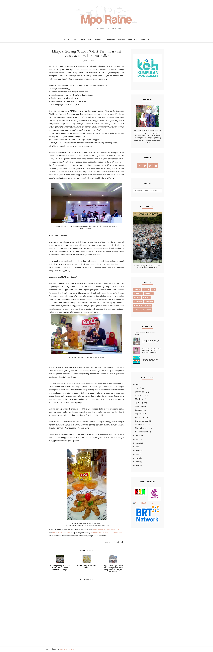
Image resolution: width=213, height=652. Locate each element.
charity (137, 289)
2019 (137, 439)
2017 (137, 388)
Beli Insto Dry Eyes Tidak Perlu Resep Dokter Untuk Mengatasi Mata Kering (151, 350)
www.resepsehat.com (61, 533)
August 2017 (140, 417)
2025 (138, 462)
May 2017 (139, 406)
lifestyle (146, 297)
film (153, 289)
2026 (138, 466)
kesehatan (149, 293)
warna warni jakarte (142, 310)
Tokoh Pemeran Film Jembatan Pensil (145, 333)
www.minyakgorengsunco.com (106, 529)
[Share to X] (118, 542)
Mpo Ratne (63, 649)
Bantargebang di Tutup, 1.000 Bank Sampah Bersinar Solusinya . (147, 266)
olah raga (138, 302)
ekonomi (146, 289)
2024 (138, 458)
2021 (137, 447)
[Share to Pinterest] (122, 542)
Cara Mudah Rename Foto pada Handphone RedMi (150, 341)
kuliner (137, 297)
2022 (138, 451)
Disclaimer (71, 649)
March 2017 (139, 399)
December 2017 (141, 432)
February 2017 (141, 396)
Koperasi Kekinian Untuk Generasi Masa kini (150, 360)
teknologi (149, 302)
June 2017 (139, 410)
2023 (138, 454)
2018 (138, 436)
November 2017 (141, 428)
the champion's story (142, 306)
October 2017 (140, 425)
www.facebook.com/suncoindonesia (106, 533)
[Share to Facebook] (114, 542)
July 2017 (138, 414)
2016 (137, 385)
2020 (138, 443)
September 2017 (142, 421)
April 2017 (139, 403)
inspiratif (138, 293)
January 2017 (140, 392)
